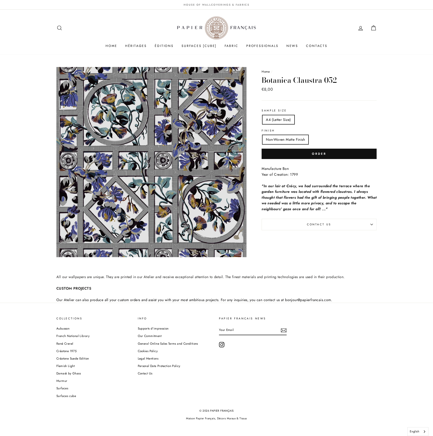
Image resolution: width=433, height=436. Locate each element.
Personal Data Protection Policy (159, 366)
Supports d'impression (153, 328)
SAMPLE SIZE (274, 110)
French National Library (73, 336)
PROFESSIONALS (262, 46)
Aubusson (62, 328)
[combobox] (417, 431)
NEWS (292, 46)
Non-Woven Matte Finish (285, 139)
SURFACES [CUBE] (199, 46)
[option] (216, 4)
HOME (111, 46)
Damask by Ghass (68, 373)
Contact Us (319, 224)
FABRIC (231, 46)
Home (266, 71)
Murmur (61, 380)
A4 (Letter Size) (278, 119)
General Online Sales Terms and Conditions (168, 343)
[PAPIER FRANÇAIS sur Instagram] (221, 344)
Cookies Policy (148, 351)
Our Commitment (150, 336)
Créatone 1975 (66, 351)
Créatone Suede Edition (72, 358)
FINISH (268, 131)
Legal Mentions (148, 358)
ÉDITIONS (164, 46)
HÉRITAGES (136, 46)
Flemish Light (65, 366)
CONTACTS (316, 46)
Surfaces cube (66, 396)
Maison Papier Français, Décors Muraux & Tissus (216, 418)
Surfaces (62, 388)
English (414, 431)
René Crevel (64, 343)
